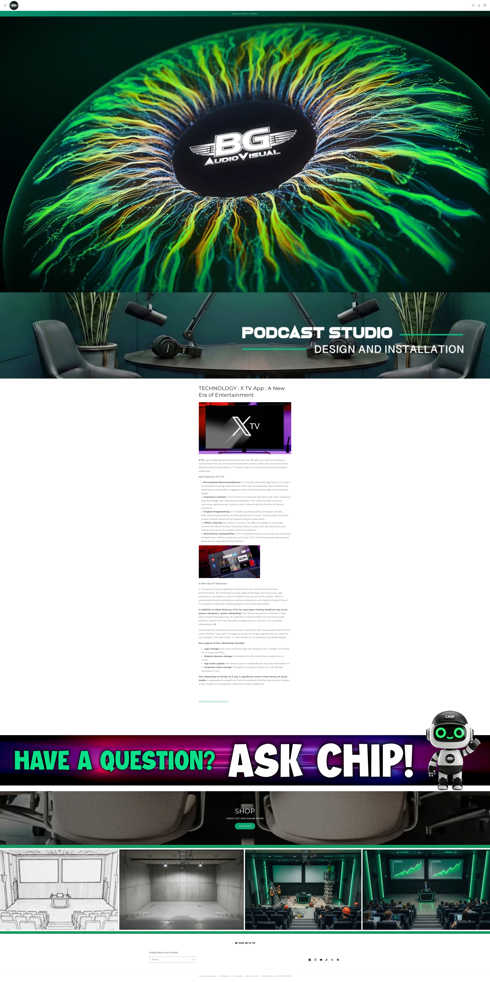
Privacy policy (238, 976)
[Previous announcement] (100, 13)
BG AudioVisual (211, 976)
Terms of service (252, 976)
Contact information (283, 976)
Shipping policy (267, 976)
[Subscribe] (192, 960)
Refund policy (225, 976)
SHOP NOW (245, 826)
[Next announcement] (389, 13)
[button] (5, 5)
